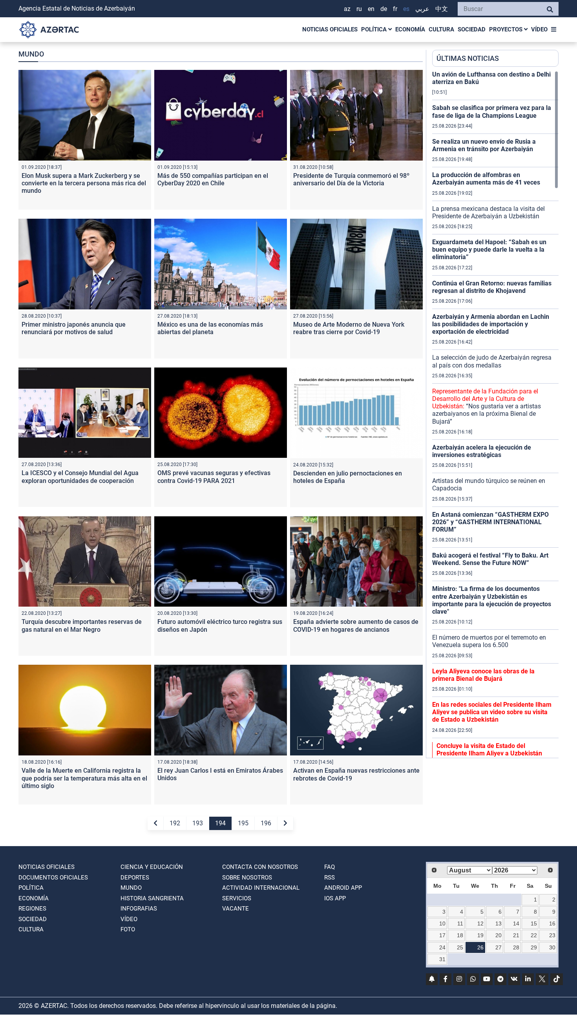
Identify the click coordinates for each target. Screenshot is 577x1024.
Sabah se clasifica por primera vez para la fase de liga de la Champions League (491, 111)
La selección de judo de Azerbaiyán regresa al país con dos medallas (491, 361)
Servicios (236, 898)
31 (442, 959)
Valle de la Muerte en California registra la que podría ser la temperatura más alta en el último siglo (84, 778)
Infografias (139, 908)
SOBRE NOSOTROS (247, 877)
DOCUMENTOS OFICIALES (53, 877)
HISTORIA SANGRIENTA (152, 898)
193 (197, 823)
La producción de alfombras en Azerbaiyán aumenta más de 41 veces (486, 178)
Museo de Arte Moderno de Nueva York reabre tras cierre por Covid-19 (348, 328)
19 (480, 935)
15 (534, 923)
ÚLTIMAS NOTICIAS (467, 58)
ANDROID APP (343, 887)
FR (395, 9)
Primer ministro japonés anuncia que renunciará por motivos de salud (74, 328)
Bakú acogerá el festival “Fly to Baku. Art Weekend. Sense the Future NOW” (490, 559)
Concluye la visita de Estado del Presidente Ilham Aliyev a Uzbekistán (489, 749)
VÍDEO (539, 29)
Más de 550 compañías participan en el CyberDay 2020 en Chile (212, 179)
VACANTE (235, 908)
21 (516, 935)
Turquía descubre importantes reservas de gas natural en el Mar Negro (82, 625)
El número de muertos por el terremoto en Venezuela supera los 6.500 (489, 641)
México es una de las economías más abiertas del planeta (210, 328)
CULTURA (441, 29)
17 (442, 935)
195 (243, 823)
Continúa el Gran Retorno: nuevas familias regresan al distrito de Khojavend (491, 287)
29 (534, 947)
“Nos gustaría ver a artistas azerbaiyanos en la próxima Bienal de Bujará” (486, 406)
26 (480, 947)
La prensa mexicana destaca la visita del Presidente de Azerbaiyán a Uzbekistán (488, 212)
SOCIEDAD (472, 29)
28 (516, 947)
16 (552, 923)
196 (266, 823)
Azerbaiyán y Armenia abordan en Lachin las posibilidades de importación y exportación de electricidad (490, 324)
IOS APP (335, 898)
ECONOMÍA (410, 29)
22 (534, 935)
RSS (329, 877)
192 (175, 823)
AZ (347, 9)
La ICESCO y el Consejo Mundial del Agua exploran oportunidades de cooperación (80, 476)
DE (383, 9)
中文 (441, 9)
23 (552, 935)
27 (498, 947)
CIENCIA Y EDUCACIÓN (152, 866)
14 (516, 923)
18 (460, 935)
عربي (422, 9)
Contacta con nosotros (260, 866)
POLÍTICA (374, 29)
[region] (495, 414)
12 (480, 923)
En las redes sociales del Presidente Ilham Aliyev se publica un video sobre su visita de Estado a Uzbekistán (491, 712)
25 (460, 947)
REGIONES (32, 908)
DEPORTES (135, 877)
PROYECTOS (506, 29)
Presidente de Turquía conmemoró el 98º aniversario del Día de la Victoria (351, 179)
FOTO (128, 929)
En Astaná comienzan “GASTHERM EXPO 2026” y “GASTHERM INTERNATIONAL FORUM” (490, 522)
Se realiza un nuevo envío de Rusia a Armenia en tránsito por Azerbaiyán (484, 145)
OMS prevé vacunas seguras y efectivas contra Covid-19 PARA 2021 (213, 476)
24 (442, 947)
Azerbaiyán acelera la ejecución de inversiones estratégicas (481, 451)
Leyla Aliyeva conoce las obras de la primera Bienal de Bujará (483, 674)
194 (220, 823)
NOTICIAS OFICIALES (330, 29)
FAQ (329, 866)
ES (406, 9)
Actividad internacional (260, 887)
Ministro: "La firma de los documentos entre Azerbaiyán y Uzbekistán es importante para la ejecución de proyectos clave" (491, 600)
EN (371, 9)
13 (498, 923)
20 (498, 935)
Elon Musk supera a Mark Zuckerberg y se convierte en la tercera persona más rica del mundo (84, 183)
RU (359, 9)
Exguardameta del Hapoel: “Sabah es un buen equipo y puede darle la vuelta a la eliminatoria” (489, 249)
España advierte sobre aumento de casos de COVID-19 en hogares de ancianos (355, 625)
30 (552, 947)
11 (460, 923)
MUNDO (131, 887)
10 (442, 923)
